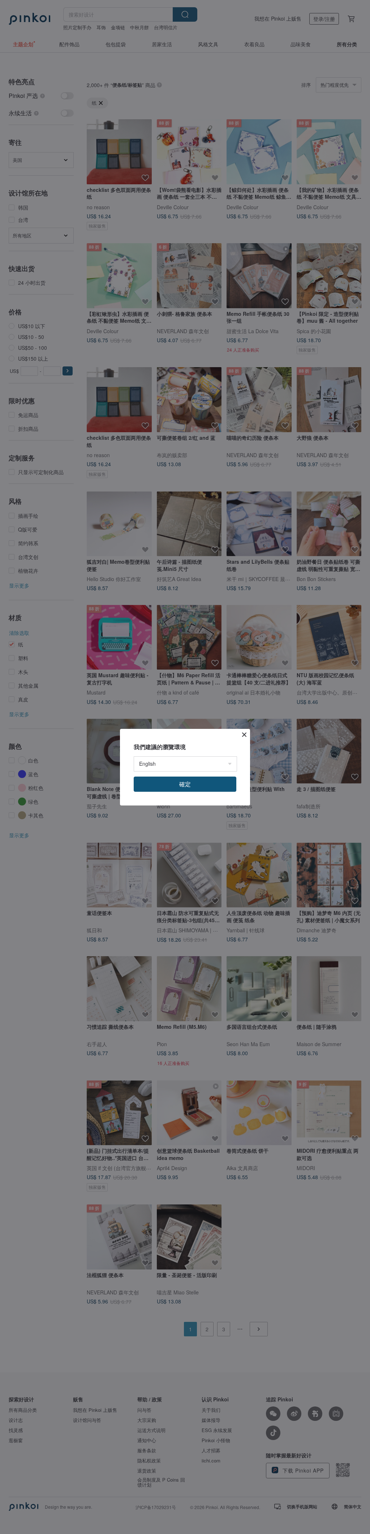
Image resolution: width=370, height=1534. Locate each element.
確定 (185, 784)
